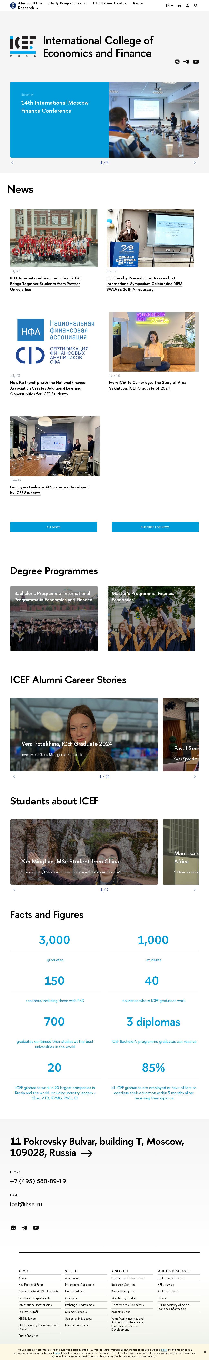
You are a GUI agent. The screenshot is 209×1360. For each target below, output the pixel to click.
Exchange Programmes (79, 1305)
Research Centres (123, 1285)
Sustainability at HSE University (39, 1291)
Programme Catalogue (79, 1285)
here (164, 1349)
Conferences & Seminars (127, 1305)
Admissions (72, 1278)
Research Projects (122, 1291)
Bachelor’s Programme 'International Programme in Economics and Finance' (53, 596)
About (24, 1271)
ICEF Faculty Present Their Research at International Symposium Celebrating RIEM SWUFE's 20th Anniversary (144, 283)
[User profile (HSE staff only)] (188, 5)
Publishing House (168, 1291)
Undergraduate (75, 1291)
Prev (12, 163)
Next (195, 163)
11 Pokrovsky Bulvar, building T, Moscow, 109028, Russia (97, 1146)
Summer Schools (76, 1312)
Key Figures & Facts (31, 1285)
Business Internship (77, 1325)
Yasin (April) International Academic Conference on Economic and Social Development (128, 1324)
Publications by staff (171, 1278)
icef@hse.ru (26, 1204)
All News (54, 527)
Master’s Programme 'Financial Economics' (144, 596)
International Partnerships (35, 1305)
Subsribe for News (155, 527)
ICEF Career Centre (109, 3)
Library (162, 1298)
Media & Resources (174, 1271)
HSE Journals (166, 1285)
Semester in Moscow (78, 1318)
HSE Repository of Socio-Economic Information (174, 1306)
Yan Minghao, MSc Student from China (70, 861)
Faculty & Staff (28, 1312)
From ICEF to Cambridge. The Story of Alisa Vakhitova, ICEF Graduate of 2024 (147, 385)
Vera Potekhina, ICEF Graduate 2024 (66, 744)
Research (119, 1271)
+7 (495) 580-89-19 (38, 1181)
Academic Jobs (120, 1312)
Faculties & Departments (34, 1298)
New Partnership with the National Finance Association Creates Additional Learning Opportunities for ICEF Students (47, 388)
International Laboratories (128, 1278)
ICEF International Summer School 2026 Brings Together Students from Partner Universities (45, 283)
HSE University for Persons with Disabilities (39, 1327)
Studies (72, 1271)
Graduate (71, 1298)
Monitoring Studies (123, 1298)
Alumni (138, 3)
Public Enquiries (28, 1336)
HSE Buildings (27, 1318)
